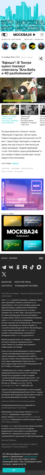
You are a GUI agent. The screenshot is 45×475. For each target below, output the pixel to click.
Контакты (7, 285)
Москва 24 (22, 34)
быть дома (18, 171)
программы (15, 168)
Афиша (15, 163)
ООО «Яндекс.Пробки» (10, 422)
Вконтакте (11, 267)
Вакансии (7, 282)
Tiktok (32, 267)
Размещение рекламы (26, 285)
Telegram (4, 267)
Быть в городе (27, 57)
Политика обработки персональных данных (18, 401)
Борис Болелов (27, 168)
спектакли (6, 168)
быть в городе (7, 171)
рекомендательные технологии (14, 408)
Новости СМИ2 (8, 214)
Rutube (25, 267)
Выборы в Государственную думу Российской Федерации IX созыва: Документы (19, 445)
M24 (15, 258)
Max (39, 267)
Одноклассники (18, 267)
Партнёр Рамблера (9, 440)
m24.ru (8, 300)
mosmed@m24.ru (8, 385)
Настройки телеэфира (10, 293)
